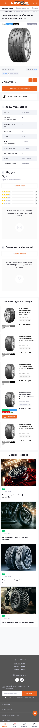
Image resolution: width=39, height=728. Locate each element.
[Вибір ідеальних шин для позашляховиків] (18, 600)
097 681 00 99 (19, 669)
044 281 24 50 (19, 664)
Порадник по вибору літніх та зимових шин (17, 581)
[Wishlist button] (30, 80)
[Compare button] (35, 80)
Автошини (8, 11)
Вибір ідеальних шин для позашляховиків (18, 622)
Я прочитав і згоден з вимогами (20, 697)
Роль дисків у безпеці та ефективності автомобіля (16, 496)
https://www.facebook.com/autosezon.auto (17, 680)
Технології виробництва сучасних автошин (15, 538)
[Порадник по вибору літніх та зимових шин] (18, 557)
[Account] (37, 3)
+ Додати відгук (19, 186)
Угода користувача (18, 697)
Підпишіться (29, 693)
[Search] (6, 3)
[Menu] (3, 3)
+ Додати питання (19, 254)
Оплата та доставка (17, 96)
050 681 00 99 (19, 666)
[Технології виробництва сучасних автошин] (18, 515)
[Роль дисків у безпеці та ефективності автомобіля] (18, 472)
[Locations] (33, 3)
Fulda (35, 69)
